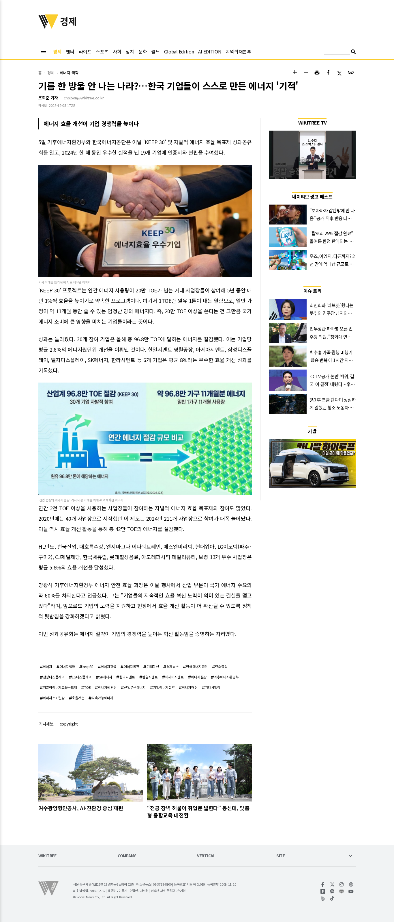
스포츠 (102, 51)
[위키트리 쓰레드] (351, 884)
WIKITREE (47, 856)
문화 (142, 51)
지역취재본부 (238, 51)
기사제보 (46, 724)
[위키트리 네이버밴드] (323, 898)
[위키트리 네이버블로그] (341, 891)
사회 (117, 51)
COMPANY (127, 856)
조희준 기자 (48, 98)
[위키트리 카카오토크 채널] (332, 891)
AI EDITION (209, 51)
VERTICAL (206, 856)
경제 (57, 51)
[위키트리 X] (332, 884)
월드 (155, 51)
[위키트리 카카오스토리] (323, 891)
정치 (129, 51)
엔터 (70, 51)
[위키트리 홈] (48, 26)
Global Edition (179, 51)
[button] (295, 73)
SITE (280, 856)
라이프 (85, 51)
